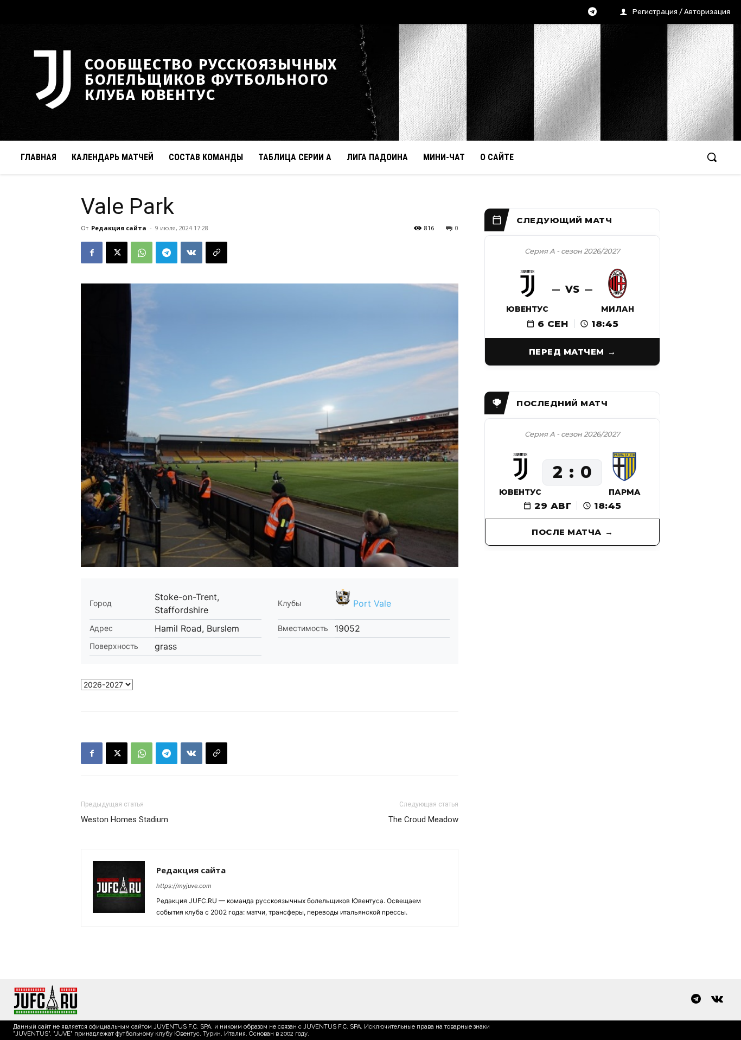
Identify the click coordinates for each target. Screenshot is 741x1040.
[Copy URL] (216, 252)
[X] (116, 252)
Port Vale (372, 603)
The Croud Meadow (423, 819)
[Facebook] (92, 252)
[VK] (191, 252)
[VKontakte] (717, 1000)
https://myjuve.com (184, 886)
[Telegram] (592, 12)
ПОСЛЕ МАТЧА (567, 532)
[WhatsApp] (141, 252)
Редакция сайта (118, 228)
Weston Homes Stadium (124, 819)
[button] (711, 157)
